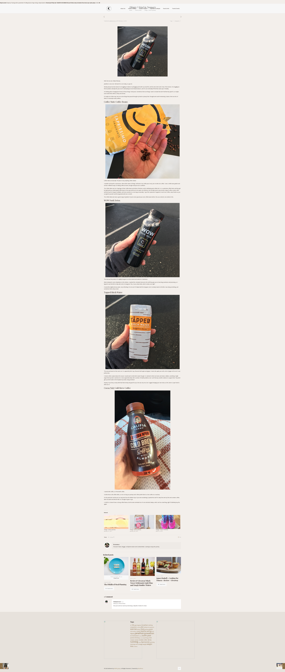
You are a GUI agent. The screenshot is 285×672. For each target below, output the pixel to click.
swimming (152, 642)
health (138, 631)
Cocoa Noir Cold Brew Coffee (117, 388)
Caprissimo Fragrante (155, 192)
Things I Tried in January (109, 529)
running (134, 641)
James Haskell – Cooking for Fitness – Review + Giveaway (167, 579)
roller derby (147, 640)
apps (135, 625)
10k (133, 625)
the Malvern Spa (132, 497)
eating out (146, 627)
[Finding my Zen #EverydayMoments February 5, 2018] (280, 666)
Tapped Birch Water (113, 292)
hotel (153, 631)
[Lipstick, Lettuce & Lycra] (109, 8)
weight (145, 644)
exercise (133, 629)
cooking (139, 627)
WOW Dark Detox (112, 200)
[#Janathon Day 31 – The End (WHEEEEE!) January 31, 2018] (4, 666)
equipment (151, 627)
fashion (138, 629)
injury (132, 633)
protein (141, 637)
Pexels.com (116, 578)
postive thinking (135, 638)
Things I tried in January (135, 529)
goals (151, 629)
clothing (150, 625)
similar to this (170, 197)
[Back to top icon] (179, 668)
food (142, 629)
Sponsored (145, 642)
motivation (135, 636)
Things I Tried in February (162, 529)
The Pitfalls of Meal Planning (115, 584)
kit (131, 636)
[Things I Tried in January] (116, 522)
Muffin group (117, 668)
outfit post (146, 635)
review (136, 640)
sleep (139, 642)
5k (130, 625)
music (140, 636)
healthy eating (146, 631)
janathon (139, 633)
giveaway (146, 629)
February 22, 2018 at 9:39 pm (119, 603)
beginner (139, 625)
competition (133, 627)
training (132, 644)
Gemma (114, 21)
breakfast (145, 625)
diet (142, 627)
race (150, 638)
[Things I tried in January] (142, 522)
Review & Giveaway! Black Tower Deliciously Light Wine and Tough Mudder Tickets (141, 583)
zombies (135, 646)
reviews (141, 640)
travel (136, 644)
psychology (146, 638)
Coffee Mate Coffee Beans (116, 101)
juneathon (149, 633)
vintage (140, 644)
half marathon (133, 631)
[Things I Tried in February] (168, 522)
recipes (132, 640)
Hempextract (117, 601)
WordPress (140, 668)
